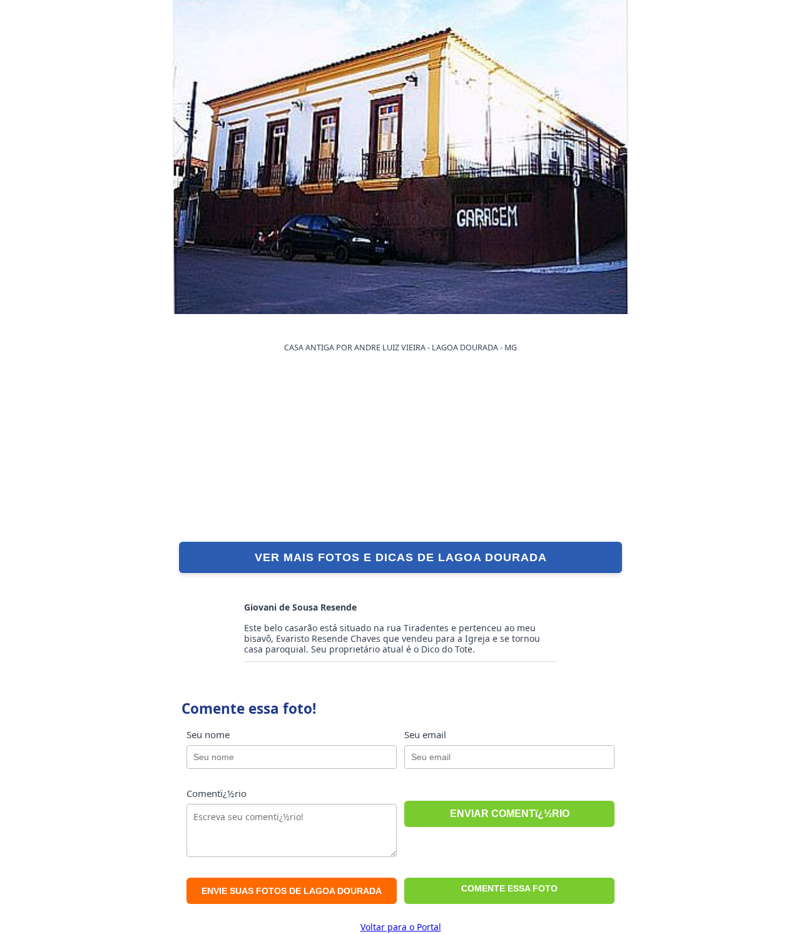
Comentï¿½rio (216, 793)
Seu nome (208, 734)
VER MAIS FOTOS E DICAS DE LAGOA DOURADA (401, 557)
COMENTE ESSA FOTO (509, 888)
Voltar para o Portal (400, 927)
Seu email (425, 734)
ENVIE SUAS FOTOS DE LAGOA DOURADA (292, 891)
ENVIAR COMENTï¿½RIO (509, 813)
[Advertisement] (400, 448)
